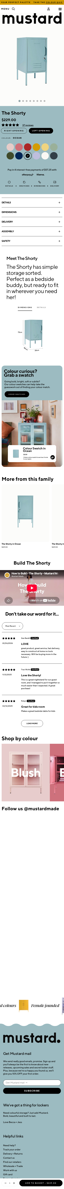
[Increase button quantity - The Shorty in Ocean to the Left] (14, 1183)
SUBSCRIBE (32, 1090)
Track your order (12, 1149)
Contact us (9, 1157)
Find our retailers (12, 1162)
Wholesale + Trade (13, 1166)
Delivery (7, 221)
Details (6, 202)
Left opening (41, 131)
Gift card (8, 1174)
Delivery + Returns (13, 1153)
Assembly (8, 231)
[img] (8, 638)
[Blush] (26, 772)
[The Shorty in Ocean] (25, 513)
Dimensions (9, 212)
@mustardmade (41, 808)
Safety (6, 241)
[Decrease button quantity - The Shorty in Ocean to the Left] (4, 1183)
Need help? (9, 1145)
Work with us (10, 1170)
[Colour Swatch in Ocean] (15, 452)
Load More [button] (32, 723)
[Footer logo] (32, 1037)
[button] (10, 125)
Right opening (14, 131)
